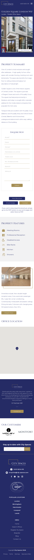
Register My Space (17, 530)
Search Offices (17, 527)
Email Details (10, 203)
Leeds (17, 513)
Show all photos (25, 50)
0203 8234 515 (24, 3)
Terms (11, 554)
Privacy (5, 554)
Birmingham (17, 504)
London (17, 501)
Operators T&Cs (26, 554)
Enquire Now (9, 313)
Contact (25, 203)
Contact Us (17, 539)
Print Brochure (17, 198)
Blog (17, 536)
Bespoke (17, 533)
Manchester (17, 507)
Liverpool (17, 510)
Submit (17, 185)
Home (17, 524)
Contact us (17, 411)
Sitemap (17, 554)
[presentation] (16, 407)
